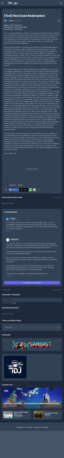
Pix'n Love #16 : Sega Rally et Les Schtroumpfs (21, 414)
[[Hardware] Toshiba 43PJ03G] (38, 414)
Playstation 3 (13, 11)
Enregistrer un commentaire (32, 283)
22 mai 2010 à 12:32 (15, 220)
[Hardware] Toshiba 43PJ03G (51, 414)
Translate (14, 303)
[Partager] (58, 20)
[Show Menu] (2, 3)
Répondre (9, 231)
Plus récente (6, 290)
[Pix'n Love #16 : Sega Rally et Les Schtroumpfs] (7, 414)
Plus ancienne (57, 290)
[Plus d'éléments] (38, 189)
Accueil (6, 11)
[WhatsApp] (30, 189)
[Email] (34, 189)
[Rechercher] (60, 3)
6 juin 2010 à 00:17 (15, 241)
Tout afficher (57, 197)
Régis (13, 218)
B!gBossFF (14, 239)
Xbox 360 (20, 185)
